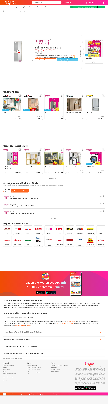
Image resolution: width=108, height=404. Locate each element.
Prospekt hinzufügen (8, 377)
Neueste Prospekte (14, 7)
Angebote (24, 7)
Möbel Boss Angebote (14, 146)
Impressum (5, 379)
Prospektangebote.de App (9, 373)
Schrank (17, 325)
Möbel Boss (15, 11)
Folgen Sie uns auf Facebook (34, 367)
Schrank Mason (71, 321)
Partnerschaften (55, 371)
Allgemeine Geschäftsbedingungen (49, 394)
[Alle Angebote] (26, 146)
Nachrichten (6, 381)
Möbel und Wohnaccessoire (65, 323)
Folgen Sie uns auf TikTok (33, 373)
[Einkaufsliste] (104, 2)
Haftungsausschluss (35, 394)
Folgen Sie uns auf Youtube (33, 371)
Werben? (5, 367)
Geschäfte (32, 7)
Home (4, 7)
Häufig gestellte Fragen (8, 365)
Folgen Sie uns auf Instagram (34, 369)
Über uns (5, 375)
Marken (4, 371)
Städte (47, 7)
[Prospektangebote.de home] (9, 2)
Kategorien (40, 7)
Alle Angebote (6, 369)
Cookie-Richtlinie (75, 394)
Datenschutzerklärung (64, 394)
